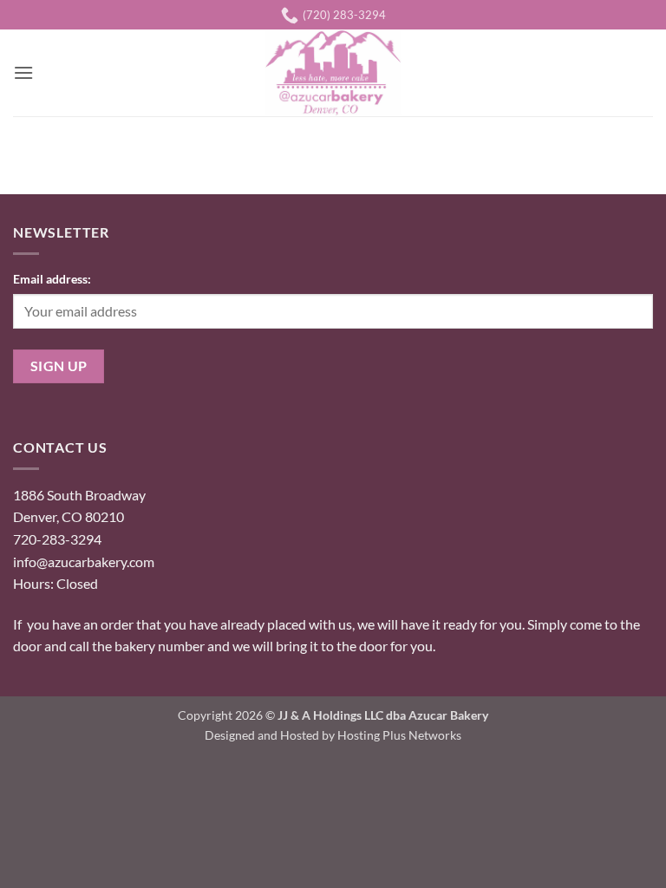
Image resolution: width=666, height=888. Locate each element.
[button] (23, 72)
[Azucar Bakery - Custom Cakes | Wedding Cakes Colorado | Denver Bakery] (333, 72)
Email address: (52, 278)
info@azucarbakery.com (83, 561)
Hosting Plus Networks (399, 735)
